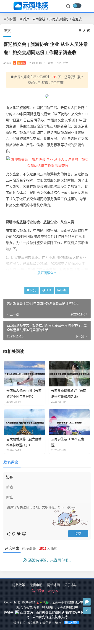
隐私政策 (18, 585)
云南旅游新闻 (58, 19)
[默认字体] (84, 30)
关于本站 (70, 585)
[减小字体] (80, 30)
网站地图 (53, 585)
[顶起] (19, 533)
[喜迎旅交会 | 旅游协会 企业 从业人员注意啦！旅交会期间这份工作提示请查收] (47, 162)
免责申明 (36, 585)
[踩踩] (14, 533)
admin (14, 63)
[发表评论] (87, 602)
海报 (63, 290)
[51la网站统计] (71, 623)
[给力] (9, 533)
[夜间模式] (77, 5)
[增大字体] (89, 30)
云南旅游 (38, 19)
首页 (26, 19)
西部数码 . (27, 612)
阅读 (48, 290)
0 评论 (48, 63)
